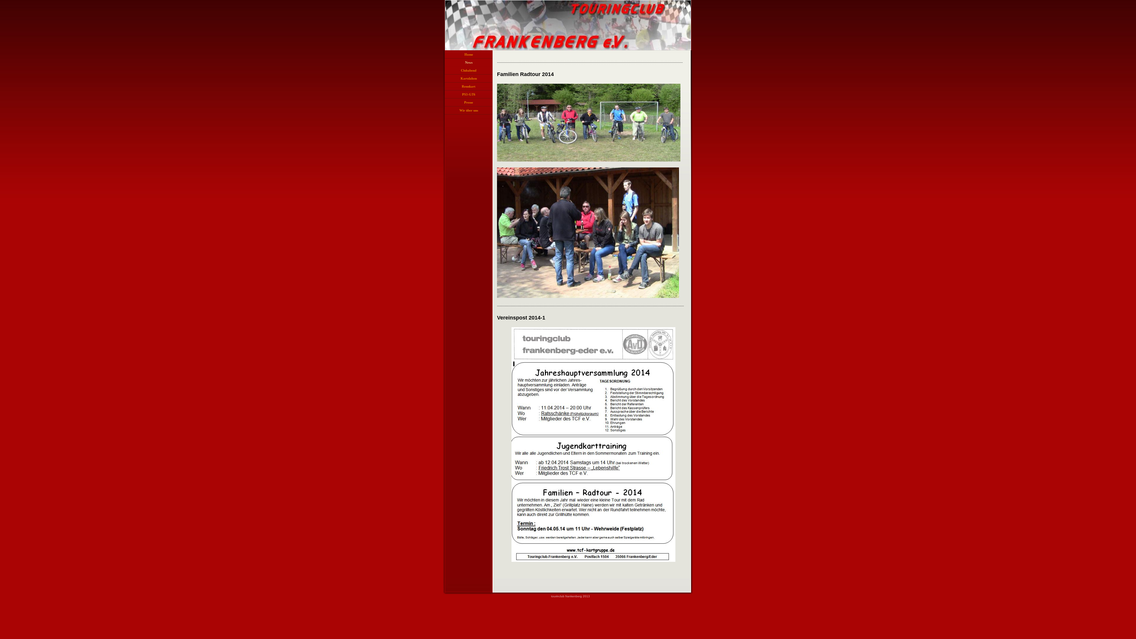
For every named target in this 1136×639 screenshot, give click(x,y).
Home (468, 54)
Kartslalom (469, 78)
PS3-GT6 (468, 94)
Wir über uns (468, 110)
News (468, 62)
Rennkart (468, 86)
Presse (468, 102)
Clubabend (468, 70)
